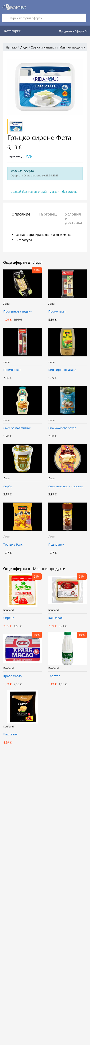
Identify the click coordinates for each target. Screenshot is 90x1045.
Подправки (56, 544)
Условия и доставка (73, 218)
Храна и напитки (43, 47)
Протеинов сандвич (17, 311)
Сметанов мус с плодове (65, 486)
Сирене (8, 618)
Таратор (54, 676)
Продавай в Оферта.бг (73, 31)
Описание (21, 214)
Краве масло (12, 676)
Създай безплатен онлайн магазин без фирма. (44, 192)
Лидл (24, 47)
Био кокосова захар (62, 428)
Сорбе (7, 486)
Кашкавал (55, 618)
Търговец (48, 214)
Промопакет (57, 311)
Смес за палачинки (17, 428)
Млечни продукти (72, 47)
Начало (11, 47)
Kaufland (8, 610)
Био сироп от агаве (62, 370)
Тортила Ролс (13, 544)
